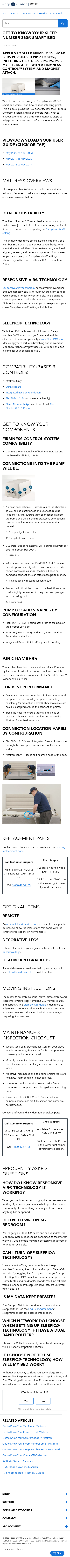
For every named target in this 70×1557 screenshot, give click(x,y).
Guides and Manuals (51, 13)
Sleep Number (10, 13)
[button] (63, 23)
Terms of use (8, 1549)
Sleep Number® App (18, 404)
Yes (26, 1401)
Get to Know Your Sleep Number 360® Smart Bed (31, 1449)
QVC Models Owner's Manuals (20, 1467)
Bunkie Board (13, 386)
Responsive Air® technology (18, 288)
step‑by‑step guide (35, 1004)
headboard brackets (20, 972)
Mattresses (29, 13)
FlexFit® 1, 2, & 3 (16, 398)
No (43, 1401)
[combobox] (30, 23)
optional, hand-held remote (22, 924)
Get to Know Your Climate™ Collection (24, 1455)
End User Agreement (40, 1309)
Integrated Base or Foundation (23, 392)
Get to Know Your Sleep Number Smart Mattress (30, 1443)
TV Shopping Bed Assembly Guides (23, 1472)
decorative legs (11, 952)
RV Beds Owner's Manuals (17, 1461)
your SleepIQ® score (53, 339)
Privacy (20, 1549)
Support (34, 4)
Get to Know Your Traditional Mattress (24, 1426)
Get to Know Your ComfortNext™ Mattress (26, 1432)
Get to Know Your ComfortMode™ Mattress (27, 1438)
